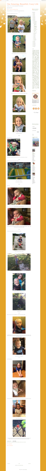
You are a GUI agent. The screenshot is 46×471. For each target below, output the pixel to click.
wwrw (33, 88)
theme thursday (37, 82)
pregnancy (37, 74)
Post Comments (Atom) (20, 465)
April (34, 37)
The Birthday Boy (35, 29)
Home (19, 463)
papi (33, 73)
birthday (33, 54)
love (35, 67)
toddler (38, 83)
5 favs (36, 50)
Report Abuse (34, 90)
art (32, 52)
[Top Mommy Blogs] (35, 124)
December (35, 21)
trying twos (33, 85)
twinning (38, 85)
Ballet (35, 53)
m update (38, 67)
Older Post (29, 463)
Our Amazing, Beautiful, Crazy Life (22, 4)
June (34, 35)
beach (38, 53)
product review (34, 75)
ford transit (38, 60)
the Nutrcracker (34, 81)
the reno (37, 81)
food (35, 60)
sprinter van (38, 79)
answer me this (37, 51)
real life (35, 77)
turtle (36, 85)
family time (36, 59)
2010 (33, 46)
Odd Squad (35, 30)
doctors (38, 58)
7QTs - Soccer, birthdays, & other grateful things (33, 153)
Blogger (26, 469)
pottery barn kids (37, 73)
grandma (33, 61)
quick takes (36, 76)
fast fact (34, 60)
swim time (35, 80)
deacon (33, 58)
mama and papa (34, 68)
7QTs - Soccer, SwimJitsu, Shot (35, 24)
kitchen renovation (37, 66)
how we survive (37, 64)
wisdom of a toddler (35, 87)
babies (34, 52)
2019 (33, 18)
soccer (35, 79)
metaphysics (38, 68)
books (36, 54)
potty (32, 74)
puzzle (33, 76)
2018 (33, 19)
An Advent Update (33, 165)
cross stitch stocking (35, 57)
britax (38, 54)
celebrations (33, 55)
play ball (34, 73)
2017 (33, 20)
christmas (38, 55)
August (34, 33)
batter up (37, 53)
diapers (36, 58)
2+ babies (33, 50)
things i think (34, 83)
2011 (33, 45)
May (34, 36)
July (34, 34)
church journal (34, 56)
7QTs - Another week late (35, 28)
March (34, 38)
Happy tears (37, 62)
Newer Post (9, 463)
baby (35, 52)
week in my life (34, 86)
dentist (34, 58)
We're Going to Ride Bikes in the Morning (35, 26)
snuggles (33, 79)
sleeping (35, 78)
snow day (38, 78)
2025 (33, 13)
